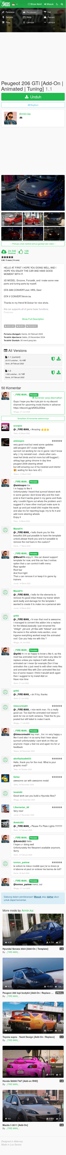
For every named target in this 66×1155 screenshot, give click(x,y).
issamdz (17, 792)
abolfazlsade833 (22, 758)
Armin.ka (25, 114)
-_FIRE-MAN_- (21, 394)
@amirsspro (20, 485)
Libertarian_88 (21, 807)
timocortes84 (20, 705)
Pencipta (33, 395)
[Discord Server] (21, 117)
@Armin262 (19, 841)
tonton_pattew (21, 862)
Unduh (35, 96)
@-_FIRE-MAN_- (22, 429)
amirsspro (18, 440)
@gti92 (17, 653)
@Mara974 (19, 557)
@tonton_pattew (22, 884)
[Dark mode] (57, 4)
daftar (50, 896)
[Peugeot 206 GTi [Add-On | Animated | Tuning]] (33, 193)
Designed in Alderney (12, 1141)
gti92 (16, 615)
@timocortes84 (21, 734)
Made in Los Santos (11, 1144)
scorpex (17, 425)
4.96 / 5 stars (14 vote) (10, 260)
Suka (26, 253)
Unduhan (12, 253)
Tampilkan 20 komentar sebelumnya (33, 418)
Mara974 (18, 528)
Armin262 (18, 822)
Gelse (16, 776)
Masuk (37, 896)
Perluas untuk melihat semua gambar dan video (33, 243)
